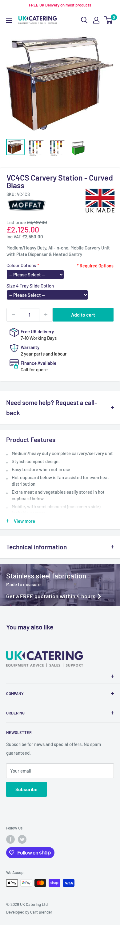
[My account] (96, 20)
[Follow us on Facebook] (10, 839)
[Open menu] (9, 20)
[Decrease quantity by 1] (13, 314)
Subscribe (26, 789)
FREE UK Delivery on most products (60, 4)
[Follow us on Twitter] (22, 839)
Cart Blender (41, 912)
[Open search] (84, 20)
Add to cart (83, 315)
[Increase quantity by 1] (45, 314)
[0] (109, 20)
